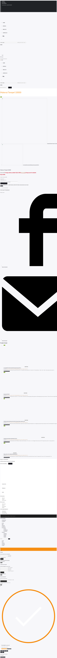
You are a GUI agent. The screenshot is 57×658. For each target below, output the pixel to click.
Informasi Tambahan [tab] (5, 187)
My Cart (5, 528)
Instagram (5, 534)
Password (9, 556)
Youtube (5, 536)
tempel (27, 184)
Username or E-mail (11, 579)
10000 (9, 184)
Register (2, 572)
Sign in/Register (4, 3)
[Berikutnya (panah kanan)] (3, 652)
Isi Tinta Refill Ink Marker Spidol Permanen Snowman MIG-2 (12, 367)
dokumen (12, 184)
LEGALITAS (15, 184)
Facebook (5, 533)
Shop (2, 524)
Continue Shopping (4, 648)
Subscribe (10, 463)
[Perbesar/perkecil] (1, 650)
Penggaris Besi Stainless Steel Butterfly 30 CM (10, 438)
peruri (25, 184)
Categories (3, 521)
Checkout (3, 1)
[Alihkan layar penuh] (3, 650)
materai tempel (22, 184)
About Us (3, 525)
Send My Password (3, 581)
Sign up (1, 562)
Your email (9, 568)
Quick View (26, 366)
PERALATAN (5, 184)
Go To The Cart (9, 648)
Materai (18, 184)
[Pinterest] (2, 10)
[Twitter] (2, 6)
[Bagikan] (5, 650)
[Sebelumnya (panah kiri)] (1, 652)
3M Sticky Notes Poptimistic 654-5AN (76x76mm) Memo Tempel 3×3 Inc (14, 421)
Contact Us (3, 526)
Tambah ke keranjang (3, 183)
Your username (10, 567)
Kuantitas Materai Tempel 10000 (5, 181)
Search (10, 87)
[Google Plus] (2, 9)
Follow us (3, 532)
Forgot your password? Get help (4, 560)
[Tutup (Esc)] (7, 650)
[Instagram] (2, 11)
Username (9, 555)
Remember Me (3, 557)
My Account (3, 2)
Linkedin (5, 535)
